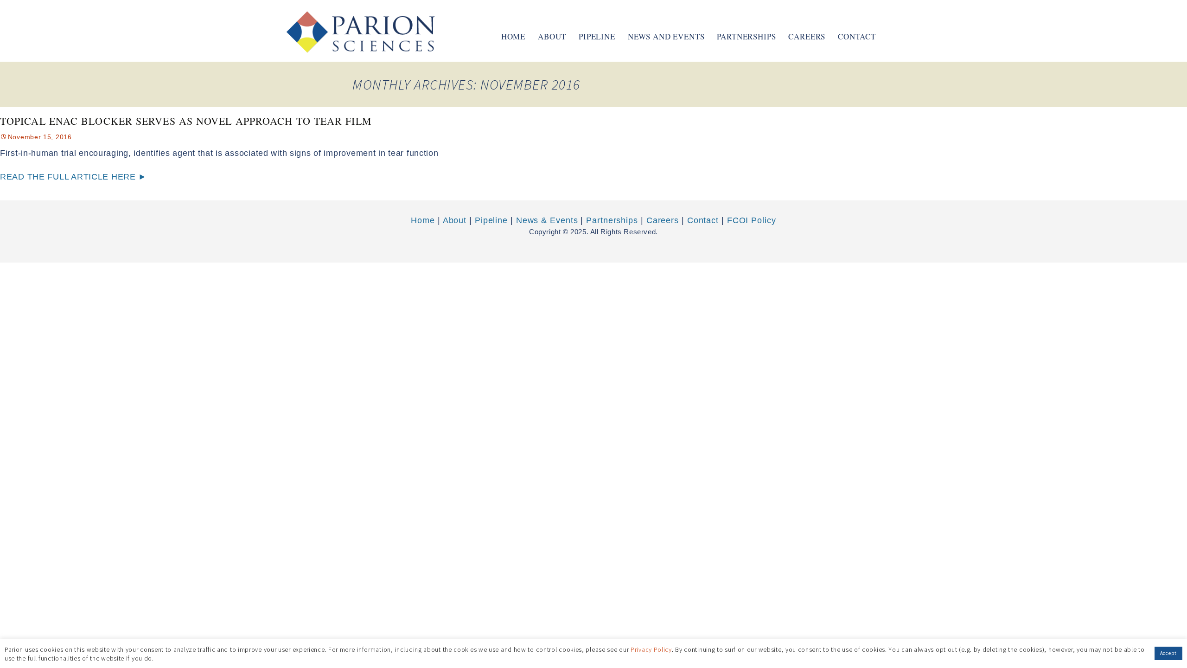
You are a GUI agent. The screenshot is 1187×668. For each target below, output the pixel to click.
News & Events (547, 220)
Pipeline (597, 36)
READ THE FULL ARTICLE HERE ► (73, 176)
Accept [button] (1168, 653)
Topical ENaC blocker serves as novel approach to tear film (186, 121)
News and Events (666, 36)
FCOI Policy (751, 220)
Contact (857, 36)
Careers (806, 36)
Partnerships (746, 36)
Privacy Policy (651, 649)
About (552, 36)
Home (513, 36)
